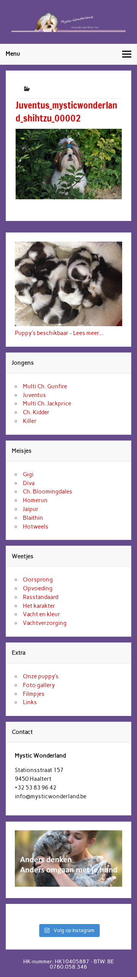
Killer (30, 421)
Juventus (34, 395)
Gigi (28, 474)
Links (30, 702)
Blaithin (33, 517)
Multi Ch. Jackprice (47, 403)
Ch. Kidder (36, 412)
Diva (29, 483)
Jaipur (30, 509)
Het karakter (39, 605)
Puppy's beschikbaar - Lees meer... (59, 333)
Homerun (35, 500)
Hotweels (35, 526)
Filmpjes (34, 693)
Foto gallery (39, 685)
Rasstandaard (40, 597)
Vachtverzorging (45, 623)
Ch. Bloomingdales (47, 491)
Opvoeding (38, 588)
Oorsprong (38, 579)
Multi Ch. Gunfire (45, 386)
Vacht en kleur (41, 614)
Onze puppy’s (41, 676)
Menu (13, 53)
